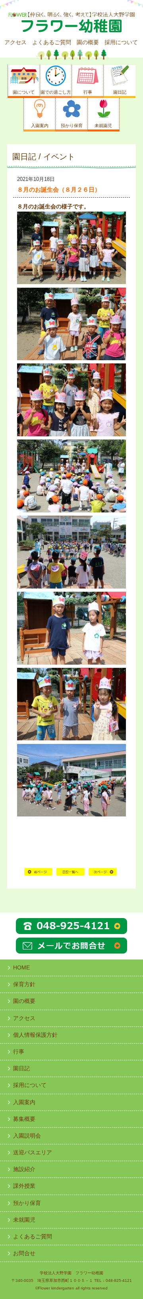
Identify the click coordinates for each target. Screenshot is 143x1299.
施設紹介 (24, 1169)
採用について (121, 42)
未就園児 (24, 1220)
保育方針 (24, 984)
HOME (70, 875)
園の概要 (88, 42)
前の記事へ (38, 875)
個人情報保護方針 (35, 1035)
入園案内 (24, 1102)
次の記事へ (103, 875)
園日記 (21, 1068)
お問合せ (24, 1253)
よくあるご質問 (51, 42)
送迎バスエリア (32, 1152)
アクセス (15, 42)
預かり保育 (27, 1203)
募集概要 (24, 1119)
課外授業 (24, 1186)
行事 (18, 1051)
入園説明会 (27, 1135)
